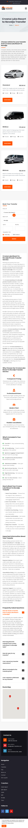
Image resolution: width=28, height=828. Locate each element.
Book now (7, 100)
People (17, 224)
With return (16, 234)
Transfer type (7, 232)
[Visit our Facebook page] (2, 811)
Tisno (2, 800)
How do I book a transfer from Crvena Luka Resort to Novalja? (10, 612)
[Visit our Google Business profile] (11, 811)
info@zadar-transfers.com (15, 1)
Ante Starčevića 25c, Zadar (15, 751)
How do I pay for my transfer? (9, 654)
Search (14, 239)
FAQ (2, 769)
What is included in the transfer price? (10, 670)
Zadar (2, 792)
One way (7, 234)
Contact (3, 775)
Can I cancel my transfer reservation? (10, 662)
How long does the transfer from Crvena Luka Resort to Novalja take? (10, 644)
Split (2, 795)
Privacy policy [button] (10, 823)
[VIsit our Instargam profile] (7, 811)
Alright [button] (4, 826)
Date (4, 224)
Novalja (3, 797)
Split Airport (4, 789)
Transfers (3, 767)
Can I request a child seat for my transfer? (11, 678)
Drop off (5, 216)
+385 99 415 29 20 (16, 3)
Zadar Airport (4, 787)
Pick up (5, 208)
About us (3, 772)
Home (10, 25)
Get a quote (4, 777)
